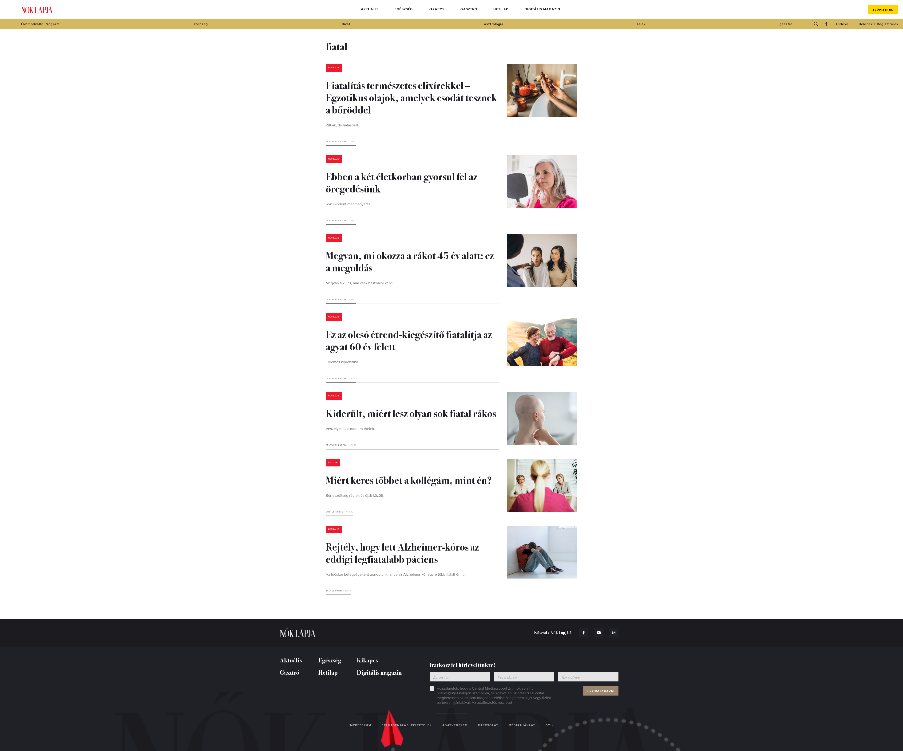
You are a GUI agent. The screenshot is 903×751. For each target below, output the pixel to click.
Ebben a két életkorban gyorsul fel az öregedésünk (401, 182)
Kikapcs (436, 9)
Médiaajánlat (522, 725)
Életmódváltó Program (40, 24)
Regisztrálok (887, 24)
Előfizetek (883, 9)
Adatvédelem (455, 725)
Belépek (866, 24)
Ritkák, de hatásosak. (343, 125)
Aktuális (370, 9)
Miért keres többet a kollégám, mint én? (409, 479)
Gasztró (468, 9)
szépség (201, 24)
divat (346, 24)
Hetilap (500, 9)
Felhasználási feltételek (407, 725)
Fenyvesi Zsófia (336, 142)
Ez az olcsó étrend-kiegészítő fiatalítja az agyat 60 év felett (409, 340)
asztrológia (493, 24)
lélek (641, 24)
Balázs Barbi (334, 591)
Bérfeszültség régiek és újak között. (355, 495)
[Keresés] (816, 24)
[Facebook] (826, 24)
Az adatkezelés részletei (492, 702)
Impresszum (360, 725)
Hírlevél (842, 24)
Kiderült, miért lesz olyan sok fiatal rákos (411, 413)
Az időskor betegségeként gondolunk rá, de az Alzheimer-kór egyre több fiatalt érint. (395, 574)
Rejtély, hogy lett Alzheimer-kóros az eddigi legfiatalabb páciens (402, 552)
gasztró (786, 24)
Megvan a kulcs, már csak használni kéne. (360, 283)
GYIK (550, 725)
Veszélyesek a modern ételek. (350, 428)
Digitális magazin (542, 9)
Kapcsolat (488, 725)
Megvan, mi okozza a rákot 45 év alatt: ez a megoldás (410, 261)
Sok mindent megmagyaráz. (348, 204)
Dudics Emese (335, 512)
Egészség (404, 9)
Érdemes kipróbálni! (342, 362)
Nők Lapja (37, 9)
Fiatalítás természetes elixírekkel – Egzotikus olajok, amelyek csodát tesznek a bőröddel (411, 97)
